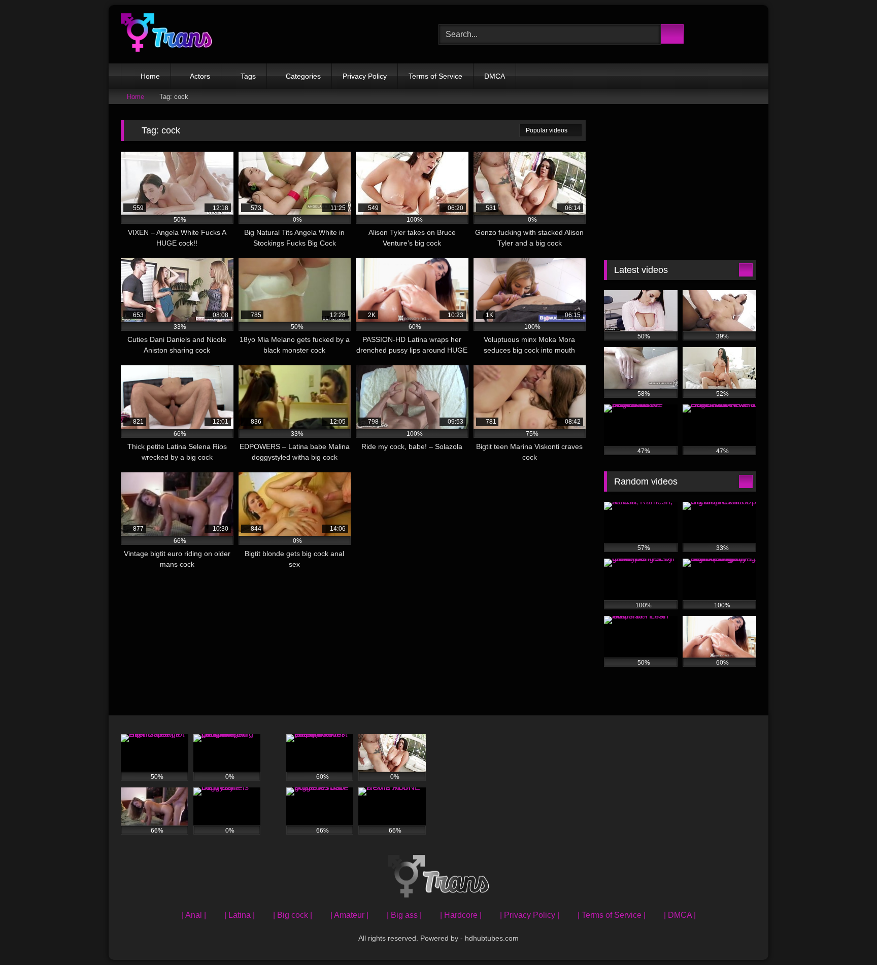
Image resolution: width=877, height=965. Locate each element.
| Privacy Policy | (529, 915)
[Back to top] (846, 935)
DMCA (494, 76)
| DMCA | (680, 915)
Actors (200, 76)
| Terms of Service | (612, 915)
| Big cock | (292, 915)
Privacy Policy (365, 76)
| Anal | (194, 915)
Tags (248, 76)
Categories (303, 76)
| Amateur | (349, 915)
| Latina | (239, 915)
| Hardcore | (461, 915)
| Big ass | (404, 915)
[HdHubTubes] (166, 34)
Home (150, 76)
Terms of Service (435, 76)
